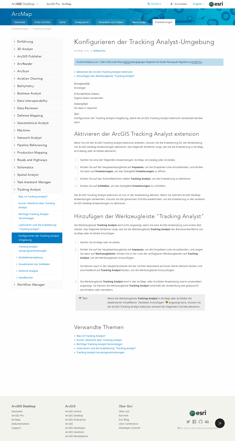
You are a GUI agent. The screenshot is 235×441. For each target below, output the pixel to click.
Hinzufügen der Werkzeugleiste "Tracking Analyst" (106, 76)
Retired (127, 62)
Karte (62, 22)
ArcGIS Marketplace (76, 436)
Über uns (124, 411)
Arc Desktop (23, 4)
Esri (216, 4)
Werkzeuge (139, 22)
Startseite (19, 22)
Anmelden (180, 4)
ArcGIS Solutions (74, 432)
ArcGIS (69, 423)
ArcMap (66, 4)
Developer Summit (129, 427)
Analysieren (82, 22)
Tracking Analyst (42, 28)
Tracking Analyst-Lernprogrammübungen (33, 248)
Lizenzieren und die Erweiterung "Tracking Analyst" (37, 227)
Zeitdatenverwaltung (31, 257)
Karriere (123, 415)
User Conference (128, 423)
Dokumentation (20, 423)
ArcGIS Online (73, 411)
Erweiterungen (164, 22)
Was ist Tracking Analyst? (33, 196)
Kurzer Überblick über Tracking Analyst (37, 205)
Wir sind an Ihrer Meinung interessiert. (199, 428)
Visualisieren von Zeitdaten (34, 264)
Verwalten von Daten (110, 22)
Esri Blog (124, 419)
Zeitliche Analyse (28, 270)
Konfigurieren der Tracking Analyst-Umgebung (39, 237)
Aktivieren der (105, 71)
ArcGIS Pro (53, 4)
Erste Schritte (42, 22)
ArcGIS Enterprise (75, 419)
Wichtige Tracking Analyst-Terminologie (34, 216)
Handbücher (26, 277)
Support (16, 427)
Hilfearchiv (99, 50)
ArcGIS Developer (75, 427)
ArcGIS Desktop (74, 415)
